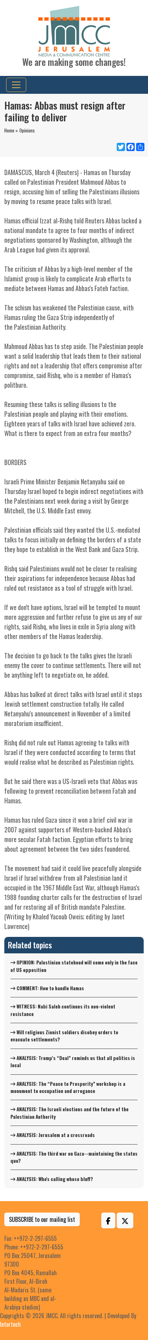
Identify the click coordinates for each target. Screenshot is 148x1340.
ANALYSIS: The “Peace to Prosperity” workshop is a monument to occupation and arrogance (67, 1087)
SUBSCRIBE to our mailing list (42, 1219)
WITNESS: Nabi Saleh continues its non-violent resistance (62, 1010)
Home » (11, 130)
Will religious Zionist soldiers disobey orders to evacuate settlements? (64, 1036)
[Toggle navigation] (16, 85)
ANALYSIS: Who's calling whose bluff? (54, 1178)
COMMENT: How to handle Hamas (49, 988)
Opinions (27, 130)
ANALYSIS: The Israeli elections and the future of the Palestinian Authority (69, 1113)
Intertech (10, 1324)
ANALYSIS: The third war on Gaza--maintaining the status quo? (74, 1157)
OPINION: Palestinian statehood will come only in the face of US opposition (74, 966)
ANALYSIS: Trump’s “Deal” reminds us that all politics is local (72, 1061)
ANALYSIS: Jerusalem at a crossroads (55, 1134)
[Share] (139, 147)
